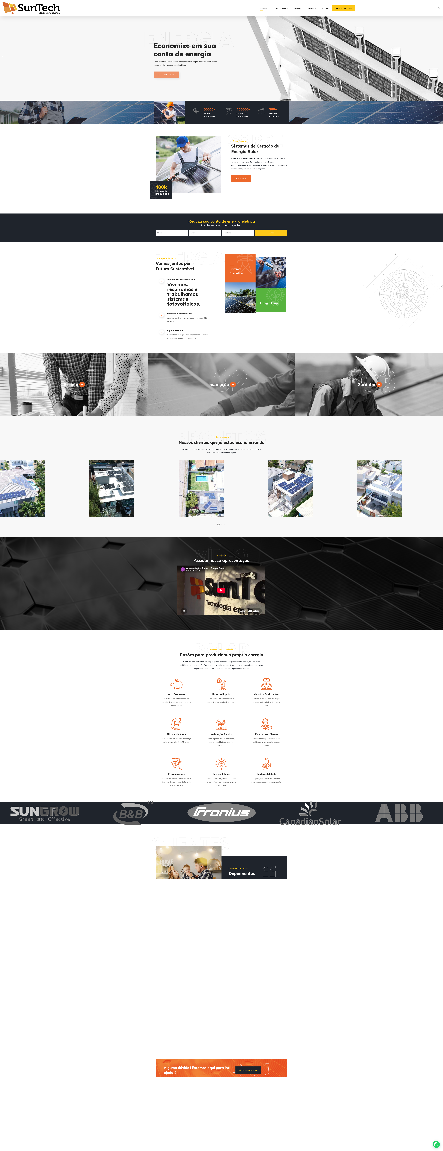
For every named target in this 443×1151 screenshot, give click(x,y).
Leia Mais (176, 986)
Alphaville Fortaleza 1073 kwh (118, 515)
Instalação (218, 384)
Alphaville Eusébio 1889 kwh (295, 515)
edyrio (228, 1147)
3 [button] (224, 524)
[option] (132, 490)
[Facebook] (157, 1124)
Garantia (366, 384)
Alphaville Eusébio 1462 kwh (384, 515)
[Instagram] (164, 1124)
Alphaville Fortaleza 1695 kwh (29, 515)
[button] (343, 8)
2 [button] (221, 524)
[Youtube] (171, 1124)
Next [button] (284, 913)
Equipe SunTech (170, 1008)
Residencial (11, 510)
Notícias (163, 972)
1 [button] (218, 524)
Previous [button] (278, 913)
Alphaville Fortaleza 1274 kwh (207, 515)
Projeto (71, 384)
